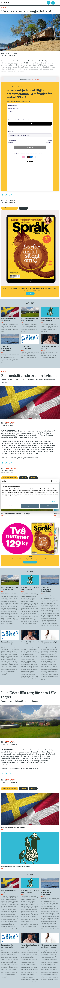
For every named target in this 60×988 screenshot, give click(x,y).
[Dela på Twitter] (6, 194)
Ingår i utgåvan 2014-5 (9, 208)
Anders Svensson (10, 422)
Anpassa (29, 505)
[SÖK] (57, 3)
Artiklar (3, 7)
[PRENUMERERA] (48, 3)
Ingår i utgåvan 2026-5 (9, 477)
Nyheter (33, 477)
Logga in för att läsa (35, 79)
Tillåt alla (49, 505)
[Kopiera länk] (10, 194)
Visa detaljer (52, 501)
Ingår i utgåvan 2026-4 (9, 788)
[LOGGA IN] (53, 3)
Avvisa (11, 505)
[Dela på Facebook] (2, 194)
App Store (30, 293)
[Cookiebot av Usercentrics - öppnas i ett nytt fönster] (52, 481)
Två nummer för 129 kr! (30, 562)
